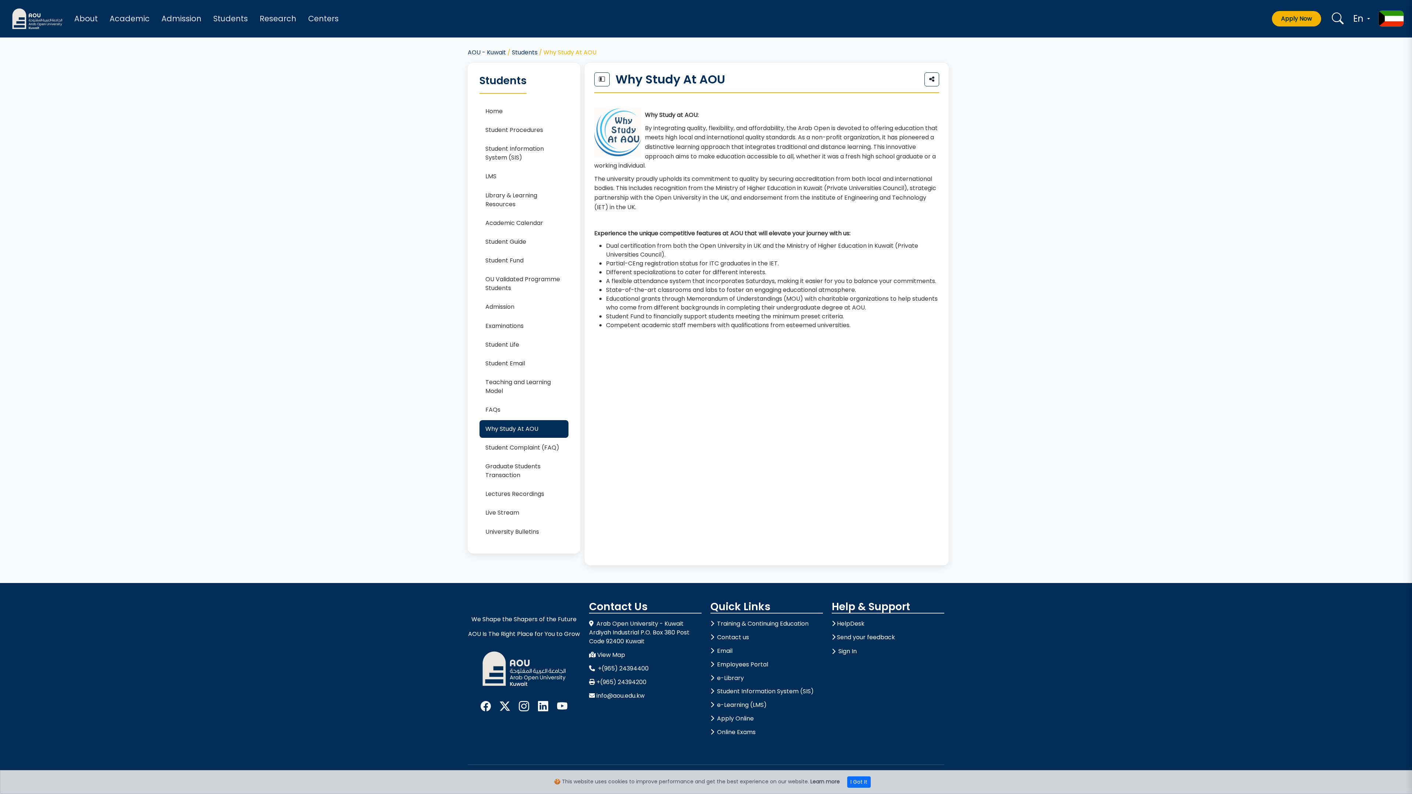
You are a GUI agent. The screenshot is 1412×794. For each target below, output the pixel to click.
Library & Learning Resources (511, 199)
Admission (181, 18)
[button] (1360, 18)
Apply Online (735, 718)
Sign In (847, 651)
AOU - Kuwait (487, 52)
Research (278, 18)
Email (724, 651)
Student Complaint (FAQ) (522, 447)
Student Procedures (514, 130)
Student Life (502, 344)
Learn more (825, 781)
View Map (611, 655)
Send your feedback (866, 637)
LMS (490, 176)
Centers (323, 18)
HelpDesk (850, 623)
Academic (130, 18)
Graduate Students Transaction (513, 470)
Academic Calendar (514, 223)
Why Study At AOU (511, 429)
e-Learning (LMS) (741, 705)
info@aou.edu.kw (620, 695)
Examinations (504, 326)
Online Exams (736, 732)
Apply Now (1296, 18)
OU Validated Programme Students (522, 283)
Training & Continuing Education (762, 623)
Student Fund (504, 260)
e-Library (730, 678)
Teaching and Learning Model (518, 386)
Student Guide (505, 241)
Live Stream (502, 512)
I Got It (859, 782)
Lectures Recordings (514, 494)
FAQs (492, 409)
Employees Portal (742, 664)
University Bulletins (512, 531)
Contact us (732, 637)
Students (230, 18)
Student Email (505, 363)
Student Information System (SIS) (514, 153)
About (86, 18)
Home (494, 111)
